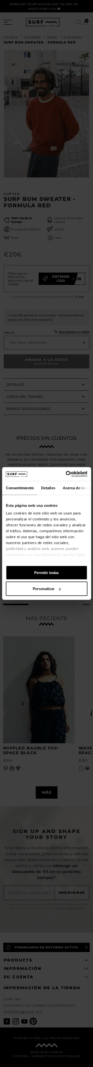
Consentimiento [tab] (19, 488)
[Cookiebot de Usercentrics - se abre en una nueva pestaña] (66, 474)
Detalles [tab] (48, 488)
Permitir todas (46, 572)
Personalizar (44, 589)
